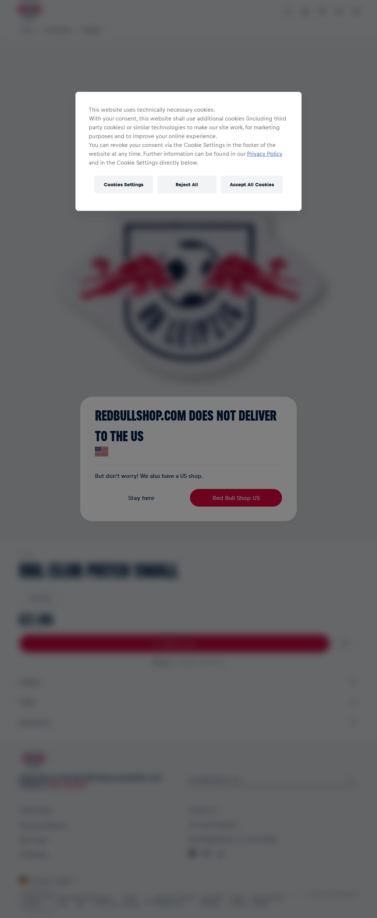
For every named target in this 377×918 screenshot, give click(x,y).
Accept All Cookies (252, 184)
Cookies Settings (123, 184)
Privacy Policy (264, 153)
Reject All (187, 184)
